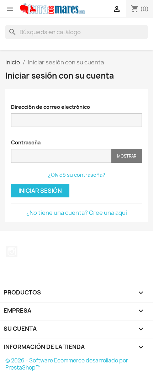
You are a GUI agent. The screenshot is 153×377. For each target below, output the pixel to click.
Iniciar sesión (40, 191)
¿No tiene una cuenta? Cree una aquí (76, 213)
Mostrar (126, 156)
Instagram (11, 251)
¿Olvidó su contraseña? (76, 174)
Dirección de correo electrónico (50, 106)
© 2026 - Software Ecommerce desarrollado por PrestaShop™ (66, 364)
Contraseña (26, 142)
